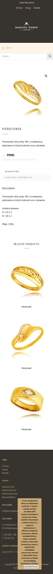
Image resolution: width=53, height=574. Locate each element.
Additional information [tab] (18, 177)
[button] (46, 76)
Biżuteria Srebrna (9, 490)
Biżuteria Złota (19, 159)
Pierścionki (32, 159)
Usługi (28, 8)
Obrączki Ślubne (8, 497)
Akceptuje (31, 566)
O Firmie (19, 8)
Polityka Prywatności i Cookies (15, 511)
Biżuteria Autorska (9, 494)
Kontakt (37, 8)
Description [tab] (12, 172)
